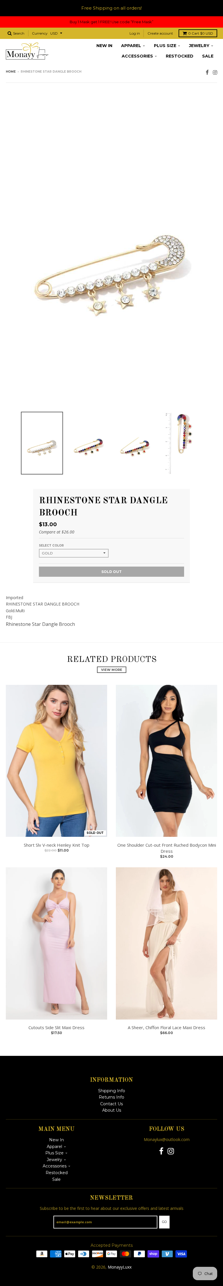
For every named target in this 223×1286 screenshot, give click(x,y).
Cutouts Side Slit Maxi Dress (56, 1027)
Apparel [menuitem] (131, 45)
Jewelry (54, 1159)
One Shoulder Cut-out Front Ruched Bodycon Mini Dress (166, 848)
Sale (56, 1179)
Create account (160, 33)
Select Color (51, 545)
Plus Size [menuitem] (165, 45)
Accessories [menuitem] (137, 56)
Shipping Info (111, 1090)
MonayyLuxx (120, 1267)
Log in (135, 33)
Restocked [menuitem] (179, 56)
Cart (200, 33)
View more (111, 670)
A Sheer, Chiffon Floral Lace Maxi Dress (166, 1027)
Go (164, 1222)
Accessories (54, 1166)
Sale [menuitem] (207, 56)
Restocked (57, 1172)
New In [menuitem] (104, 45)
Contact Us (111, 1103)
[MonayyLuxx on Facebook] (207, 72)
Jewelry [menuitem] (199, 45)
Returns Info (111, 1097)
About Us (111, 1110)
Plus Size (54, 1153)
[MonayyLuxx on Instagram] (215, 72)
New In (56, 1139)
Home (11, 72)
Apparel (54, 1146)
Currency (40, 33)
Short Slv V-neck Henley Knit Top (56, 845)
